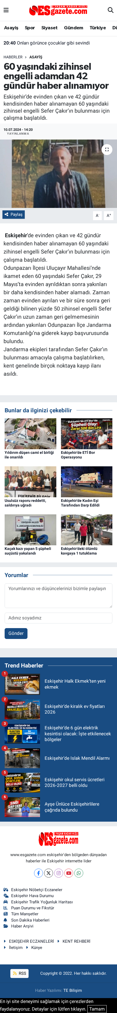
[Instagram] (58, 873)
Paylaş (17, 214)
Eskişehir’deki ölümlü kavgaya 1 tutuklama (79, 550)
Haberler (13, 57)
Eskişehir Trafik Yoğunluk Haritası (42, 902)
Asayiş (11, 28)
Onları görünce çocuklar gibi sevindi (47, 43)
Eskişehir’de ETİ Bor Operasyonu (78, 454)
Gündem (73, 28)
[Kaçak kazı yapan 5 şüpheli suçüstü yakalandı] (30, 529)
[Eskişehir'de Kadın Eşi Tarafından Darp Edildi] (87, 481)
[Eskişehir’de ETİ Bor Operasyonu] (87, 433)
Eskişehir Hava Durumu (32, 895)
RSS (22, 973)
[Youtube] (68, 873)
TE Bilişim (72, 990)
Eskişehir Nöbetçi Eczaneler (36, 889)
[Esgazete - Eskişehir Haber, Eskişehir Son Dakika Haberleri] (58, 10)
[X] (48, 873)
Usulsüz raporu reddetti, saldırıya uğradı (25, 502)
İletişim (16, 947)
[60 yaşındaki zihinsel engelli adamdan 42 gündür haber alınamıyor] (58, 174)
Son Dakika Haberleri (30, 920)
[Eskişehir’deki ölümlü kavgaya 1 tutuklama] (87, 529)
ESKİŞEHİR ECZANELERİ (31, 941)
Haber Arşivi (22, 926)
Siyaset (49, 28)
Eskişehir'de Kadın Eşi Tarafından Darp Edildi (80, 502)
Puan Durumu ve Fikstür (32, 908)
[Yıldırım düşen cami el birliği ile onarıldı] (30, 433)
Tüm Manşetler (24, 913)
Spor (30, 28)
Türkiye (98, 28)
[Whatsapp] (78, 873)
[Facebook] (38, 873)
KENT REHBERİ (76, 941)
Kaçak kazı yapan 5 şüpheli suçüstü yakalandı (28, 550)
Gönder (16, 633)
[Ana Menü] (6, 10)
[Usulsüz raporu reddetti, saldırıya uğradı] (30, 481)
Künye (36, 947)
